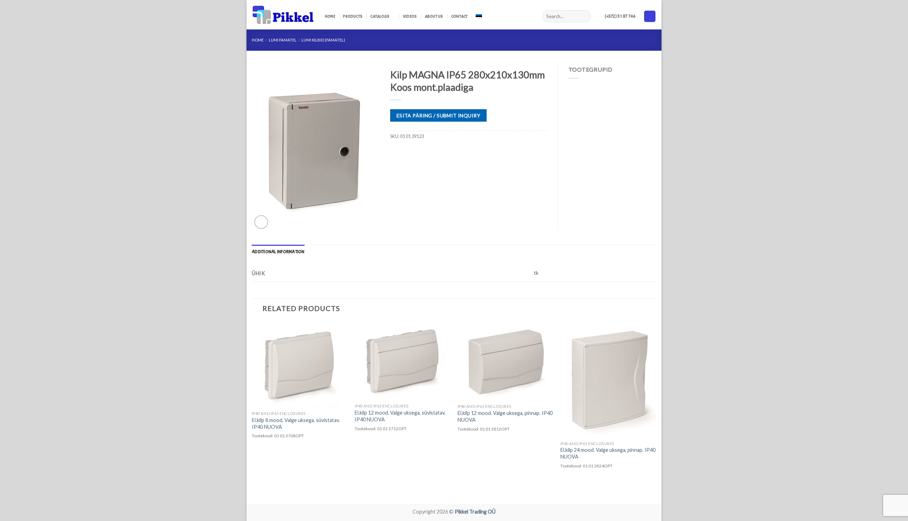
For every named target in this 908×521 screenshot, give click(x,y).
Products (352, 16)
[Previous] (252, 412)
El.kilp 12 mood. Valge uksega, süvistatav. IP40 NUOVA (400, 416)
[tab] (278, 252)
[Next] (655, 412)
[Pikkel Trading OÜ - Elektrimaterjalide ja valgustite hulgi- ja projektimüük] (283, 15)
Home (330, 16)
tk (536, 273)
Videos (410, 16)
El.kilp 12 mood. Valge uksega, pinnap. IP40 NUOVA (505, 416)
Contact (459, 16)
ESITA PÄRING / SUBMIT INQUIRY (438, 115)
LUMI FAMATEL (283, 40)
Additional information (278, 252)
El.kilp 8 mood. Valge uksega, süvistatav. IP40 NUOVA (296, 423)
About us (434, 16)
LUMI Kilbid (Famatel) (323, 40)
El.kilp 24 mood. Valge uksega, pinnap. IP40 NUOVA (607, 453)
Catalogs (379, 16)
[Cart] (649, 16)
